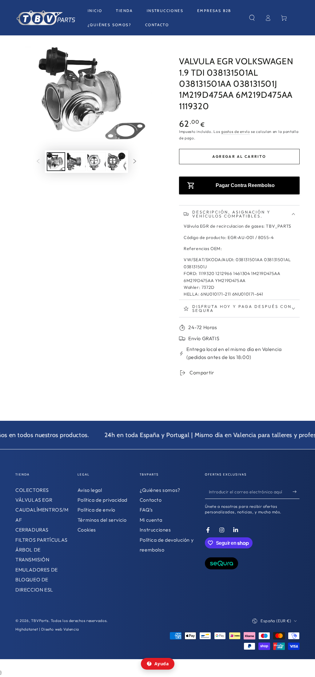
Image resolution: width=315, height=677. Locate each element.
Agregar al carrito (239, 156)
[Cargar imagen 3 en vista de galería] (96, 161)
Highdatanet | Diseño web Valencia (47, 629)
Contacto (151, 500)
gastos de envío (235, 131)
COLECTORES (32, 490)
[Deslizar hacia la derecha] (135, 162)
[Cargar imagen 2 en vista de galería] (76, 161)
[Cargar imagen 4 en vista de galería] (117, 161)
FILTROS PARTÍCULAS (41, 540)
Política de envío (96, 510)
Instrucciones (155, 530)
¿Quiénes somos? (160, 490)
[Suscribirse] (296, 492)
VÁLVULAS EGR (33, 500)
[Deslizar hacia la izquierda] (38, 162)
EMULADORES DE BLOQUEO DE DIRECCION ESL (36, 580)
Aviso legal (90, 490)
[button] (252, 18)
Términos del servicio (102, 520)
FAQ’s (146, 510)
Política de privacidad (102, 500)
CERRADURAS (32, 530)
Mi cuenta (151, 520)
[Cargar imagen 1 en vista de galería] (56, 161)
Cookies (87, 530)
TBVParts (40, 620)
